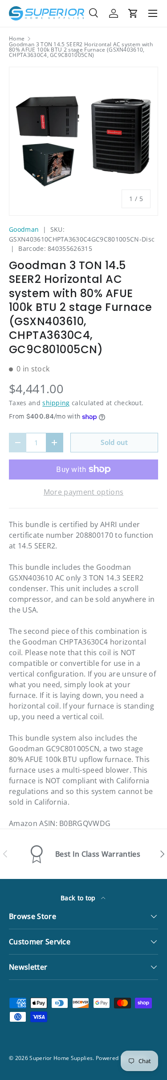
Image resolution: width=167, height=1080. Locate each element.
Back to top (79, 898)
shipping (56, 403)
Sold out (114, 442)
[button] (133, 13)
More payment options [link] (83, 492)
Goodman (24, 229)
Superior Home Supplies (61, 1058)
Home (16, 38)
